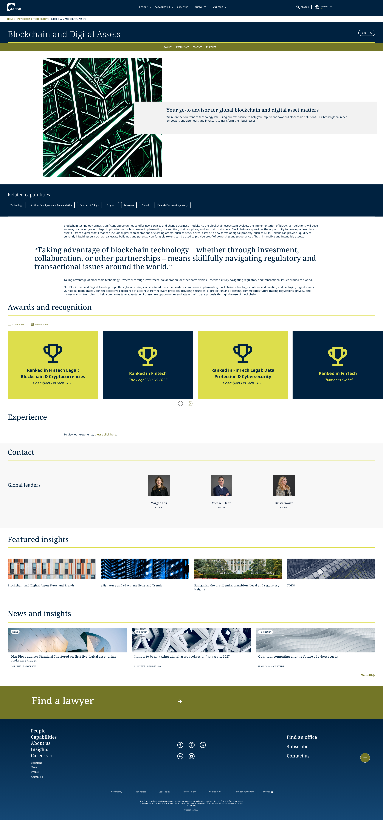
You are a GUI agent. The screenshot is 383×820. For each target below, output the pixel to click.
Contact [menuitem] (197, 47)
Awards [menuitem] (168, 47)
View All (366, 675)
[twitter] (203, 745)
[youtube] (192, 756)
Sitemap (266, 791)
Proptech (111, 205)
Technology (40, 18)
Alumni (35, 776)
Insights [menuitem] (211, 47)
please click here (105, 434)
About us (182, 7)
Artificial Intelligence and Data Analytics (51, 205)
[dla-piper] (14, 7)
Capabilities (162, 7)
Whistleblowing (215, 791)
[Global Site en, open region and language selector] (317, 7)
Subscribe (297, 746)
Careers (218, 7)
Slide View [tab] (18, 324)
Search (305, 7)
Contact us (298, 756)
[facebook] (180, 745)
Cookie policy (164, 791)
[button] (344, 33)
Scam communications (244, 791)
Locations (36, 762)
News (34, 767)
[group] (53, 365)
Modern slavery (189, 791)
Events (35, 771)
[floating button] (365, 758)
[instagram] (192, 745)
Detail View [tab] (41, 324)
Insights (200, 7)
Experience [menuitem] (182, 47)
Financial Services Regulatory (172, 205)
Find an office (302, 737)
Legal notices (140, 791)
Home (10, 18)
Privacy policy (116, 791)
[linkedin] (180, 756)
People (143, 7)
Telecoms (129, 205)
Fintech (145, 205)
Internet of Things (89, 205)
